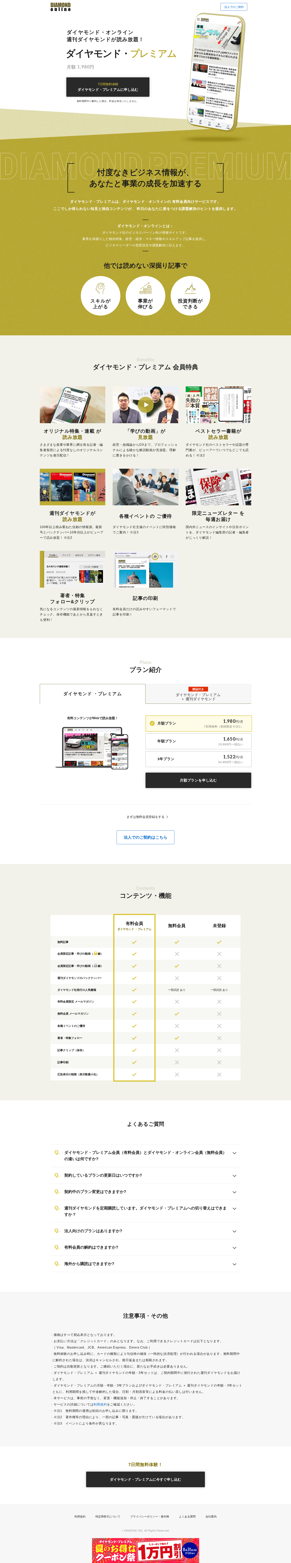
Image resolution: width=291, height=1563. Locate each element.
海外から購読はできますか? (89, 1263)
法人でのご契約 (234, 7)
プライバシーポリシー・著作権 (149, 1516)
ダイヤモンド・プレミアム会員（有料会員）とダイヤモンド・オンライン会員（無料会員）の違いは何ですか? (145, 1155)
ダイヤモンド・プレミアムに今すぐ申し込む (145, 1479)
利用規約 (100, 1404)
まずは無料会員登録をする (145, 816)
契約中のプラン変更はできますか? (95, 1191)
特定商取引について (107, 1516)
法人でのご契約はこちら (145, 837)
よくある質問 (187, 1516)
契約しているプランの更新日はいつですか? (103, 1175)
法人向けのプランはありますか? (93, 1231)
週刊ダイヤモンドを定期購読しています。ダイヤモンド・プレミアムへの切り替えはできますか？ (145, 1211)
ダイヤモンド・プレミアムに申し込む (108, 87)
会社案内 (211, 1516)
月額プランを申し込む (198, 780)
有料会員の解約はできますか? (91, 1247)
